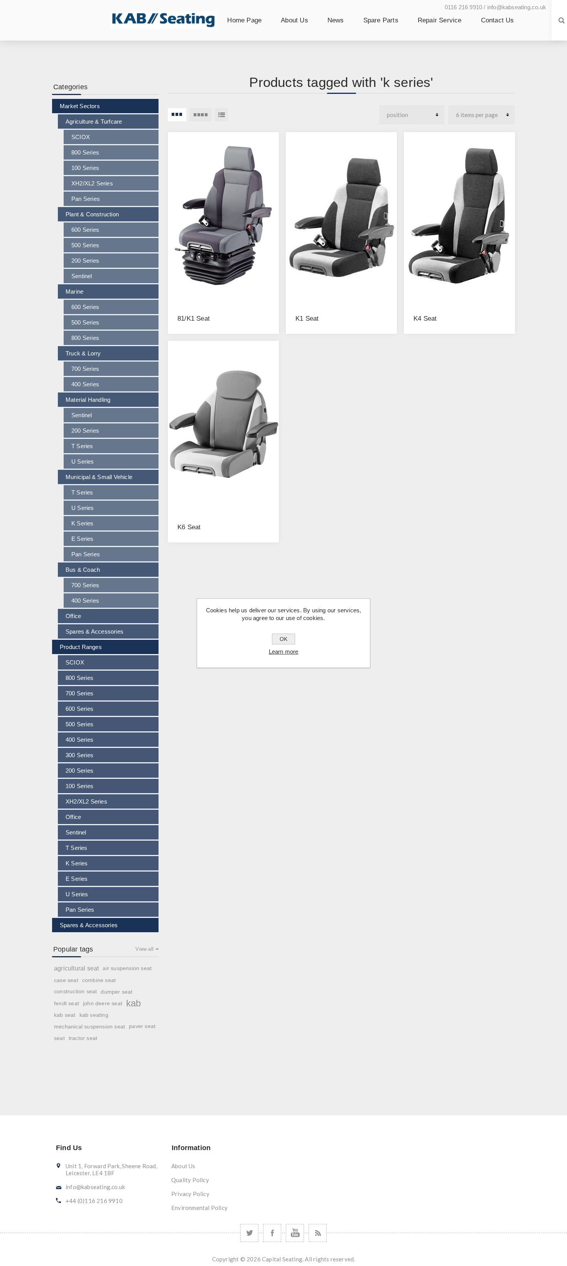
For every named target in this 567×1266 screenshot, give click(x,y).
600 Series (85, 229)
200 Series (85, 260)
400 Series (85, 384)
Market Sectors (80, 106)
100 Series (85, 168)
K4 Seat (425, 318)
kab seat (65, 1015)
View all (144, 949)
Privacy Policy (190, 1193)
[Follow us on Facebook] (272, 1233)
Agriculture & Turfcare (94, 121)
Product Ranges (81, 647)
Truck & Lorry (83, 353)
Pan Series (85, 198)
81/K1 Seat (193, 318)
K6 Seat (189, 527)
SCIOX (80, 137)
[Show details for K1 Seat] (341, 215)
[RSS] (318, 1233)
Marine (74, 291)
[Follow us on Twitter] (249, 1233)
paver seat (142, 1026)
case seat (66, 980)
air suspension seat (127, 968)
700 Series (85, 368)
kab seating (93, 1015)
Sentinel (81, 276)
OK (283, 639)
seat (59, 1038)
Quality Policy (190, 1179)
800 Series (85, 152)
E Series (82, 538)
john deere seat (102, 1003)
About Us (183, 1165)
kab (133, 1003)
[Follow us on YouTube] (295, 1233)
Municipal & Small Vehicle (99, 477)
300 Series (79, 755)
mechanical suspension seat (89, 1026)
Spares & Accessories (94, 631)
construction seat (75, 991)
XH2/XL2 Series (92, 183)
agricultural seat (76, 968)
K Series (82, 523)
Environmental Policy (199, 1207)
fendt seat (66, 1003)
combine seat (99, 980)
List (221, 114)
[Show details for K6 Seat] (223, 424)
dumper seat (116, 992)
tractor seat (83, 1038)
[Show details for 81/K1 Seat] (223, 215)
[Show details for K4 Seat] (459, 215)
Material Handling (88, 399)
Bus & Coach (83, 569)
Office (73, 616)
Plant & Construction (92, 214)
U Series (82, 461)
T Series (82, 446)
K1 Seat (307, 318)
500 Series (85, 245)
